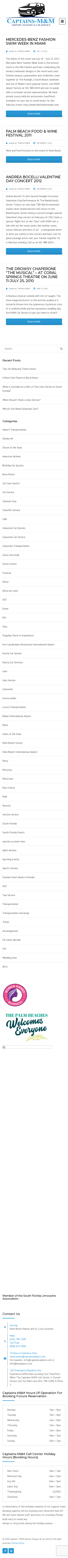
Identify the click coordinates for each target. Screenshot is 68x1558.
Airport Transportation (14, 429)
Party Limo (7, 778)
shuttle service (10, 814)
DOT (4, 599)
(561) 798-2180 (18, 1339)
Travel (5, 921)
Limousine (7, 689)
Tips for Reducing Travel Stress (19, 368)
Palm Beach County (12, 742)
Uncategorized (10, 931)
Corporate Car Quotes (13, 528)
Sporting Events (10, 859)
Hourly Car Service (12, 653)
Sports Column (10, 868)
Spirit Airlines (9, 850)
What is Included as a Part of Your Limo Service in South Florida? (32, 389)
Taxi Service (8, 895)
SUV (4, 886)
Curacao (6, 572)
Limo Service (9, 680)
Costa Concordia (10, 555)
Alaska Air (7, 438)
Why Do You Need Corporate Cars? (20, 408)
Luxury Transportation (14, 707)
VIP (4, 948)
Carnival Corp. (9, 501)
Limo (4, 671)
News (5, 725)
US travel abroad (11, 939)
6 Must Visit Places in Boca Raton (20, 377)
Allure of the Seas (12, 447)
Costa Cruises (9, 563)
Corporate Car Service (13, 537)
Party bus (7, 769)
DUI (4, 617)
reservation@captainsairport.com (27, 1356)
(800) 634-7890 (18, 1346)
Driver (5, 608)
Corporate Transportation (15, 545)
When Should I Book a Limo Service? (21, 399)
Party (5, 760)
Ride (4, 796)
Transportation (10, 904)
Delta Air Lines (10, 590)
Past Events (8, 787)
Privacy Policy (18, 1543)
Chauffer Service (11, 510)
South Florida (9, 823)
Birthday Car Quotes (13, 465)
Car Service (8, 492)
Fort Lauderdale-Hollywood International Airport (28, 644)
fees (4, 626)
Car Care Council (11, 483)
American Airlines (11, 456)
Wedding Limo (9, 957)
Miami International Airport (16, 716)
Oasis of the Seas (11, 734)
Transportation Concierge (15, 913)
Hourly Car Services (12, 662)
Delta (5, 581)
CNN (4, 519)
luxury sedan (9, 698)
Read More (34, 114)
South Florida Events (13, 832)
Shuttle (6, 805)
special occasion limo (13, 841)
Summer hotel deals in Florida (18, 877)
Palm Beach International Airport (19, 751)
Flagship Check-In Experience (18, 635)
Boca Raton (8, 474)
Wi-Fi (5, 966)
